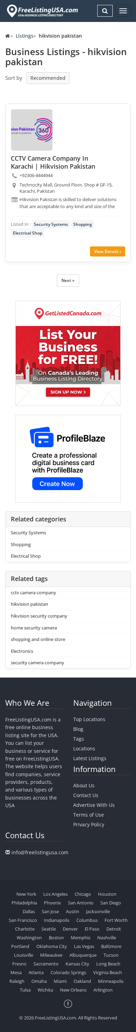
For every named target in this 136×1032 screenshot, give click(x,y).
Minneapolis (110, 981)
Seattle (48, 929)
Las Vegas (84, 946)
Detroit (113, 929)
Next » (68, 280)
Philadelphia (24, 903)
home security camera (34, 628)
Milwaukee (51, 955)
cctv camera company (33, 592)
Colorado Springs (68, 972)
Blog (78, 729)
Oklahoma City (51, 946)
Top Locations (89, 719)
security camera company (37, 662)
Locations (84, 748)
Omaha (39, 981)
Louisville (23, 955)
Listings (24, 35)
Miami (60, 981)
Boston (56, 937)
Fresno (19, 964)
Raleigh (16, 981)
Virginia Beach (107, 972)
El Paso (92, 929)
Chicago (83, 894)
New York (26, 894)
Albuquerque (83, 955)
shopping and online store (38, 639)
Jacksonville (98, 911)
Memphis (80, 937)
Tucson (111, 955)
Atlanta (36, 972)
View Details (107, 251)
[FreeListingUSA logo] (41, 11)
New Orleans (73, 990)
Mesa (16, 972)
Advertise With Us (94, 805)
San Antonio (80, 903)
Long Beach (108, 964)
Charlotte (25, 929)
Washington (29, 937)
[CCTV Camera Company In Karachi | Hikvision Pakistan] (31, 130)
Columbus (87, 920)
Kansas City (77, 964)
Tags (78, 738)
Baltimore (111, 946)
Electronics (22, 651)
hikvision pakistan (29, 604)
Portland (20, 946)
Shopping (82, 224)
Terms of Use (88, 814)
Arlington (103, 990)
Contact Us (85, 795)
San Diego (110, 903)
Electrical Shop (27, 233)
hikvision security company (39, 616)
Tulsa (25, 990)
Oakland (82, 981)
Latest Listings (89, 758)
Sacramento (46, 964)
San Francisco (23, 920)
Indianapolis (56, 920)
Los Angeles (55, 894)
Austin (72, 911)
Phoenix (52, 903)
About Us (84, 785)
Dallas (29, 911)
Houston (107, 894)
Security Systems (51, 224)
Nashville (106, 937)
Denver (70, 929)
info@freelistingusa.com (40, 852)
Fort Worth (116, 920)
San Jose (50, 911)
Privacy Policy (88, 824)
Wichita (45, 990)
